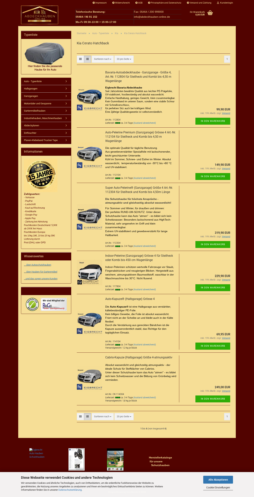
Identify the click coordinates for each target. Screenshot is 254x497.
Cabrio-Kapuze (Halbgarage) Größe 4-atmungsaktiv (138, 357)
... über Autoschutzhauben (37, 264)
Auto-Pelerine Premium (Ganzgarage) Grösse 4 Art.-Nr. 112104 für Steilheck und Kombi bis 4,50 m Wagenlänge (140, 137)
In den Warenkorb (213, 121)
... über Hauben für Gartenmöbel (40, 271)
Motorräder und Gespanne (37, 103)
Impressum (101, 2)
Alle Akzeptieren (218, 479)
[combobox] (103, 59)
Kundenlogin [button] (226, 2)
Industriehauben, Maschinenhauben (43, 118)
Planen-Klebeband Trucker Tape (41, 140)
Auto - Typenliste (33, 81)
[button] (80, 59)
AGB (140, 2)
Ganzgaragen (31, 96)
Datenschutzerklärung (70, 489)
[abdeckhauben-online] (45, 15)
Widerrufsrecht (122, 2)
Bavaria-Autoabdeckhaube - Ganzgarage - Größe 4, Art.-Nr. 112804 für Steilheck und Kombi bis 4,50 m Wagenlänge (138, 77)
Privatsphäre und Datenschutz (165, 2)
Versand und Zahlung (200, 2)
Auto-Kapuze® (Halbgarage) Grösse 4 (130, 299)
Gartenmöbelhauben (34, 110)
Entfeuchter (30, 133)
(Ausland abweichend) (144, 123)
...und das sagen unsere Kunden (40, 278)
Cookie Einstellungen (218, 487)
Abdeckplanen (31, 125)
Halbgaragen (30, 88)
